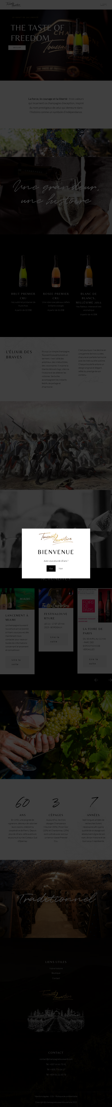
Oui (51, 568)
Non (61, 568)
